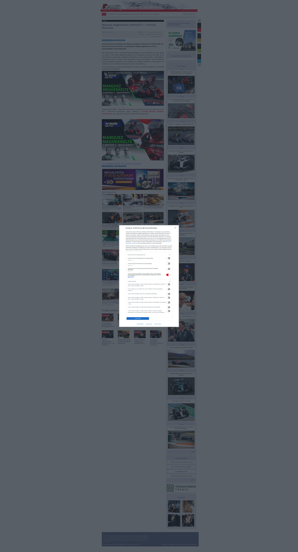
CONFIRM (138, 318)
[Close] (175, 228)
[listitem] (149, 255)
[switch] (168, 258)
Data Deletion (140, 324)
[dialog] (149, 276)
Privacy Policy (157, 324)
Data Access (149, 324)
